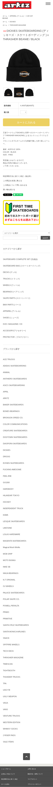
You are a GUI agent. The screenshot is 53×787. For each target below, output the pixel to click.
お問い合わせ (32, 769)
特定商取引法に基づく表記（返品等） (17, 176)
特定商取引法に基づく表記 (9, 779)
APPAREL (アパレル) (17, 16)
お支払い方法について (8, 774)
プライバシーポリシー (34, 784)
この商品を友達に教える (12, 181)
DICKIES (13, 22)
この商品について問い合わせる (15, 185)
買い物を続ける (9, 190)
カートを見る (5, 784)
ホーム (5, 16)
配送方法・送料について (35, 774)
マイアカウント (32, 779)
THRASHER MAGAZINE (18, 25)
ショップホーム (6, 769)
